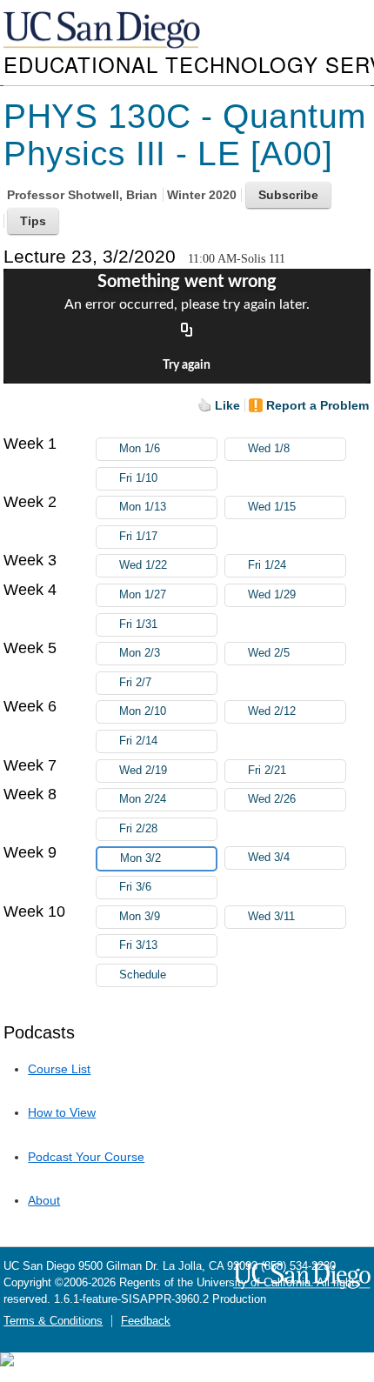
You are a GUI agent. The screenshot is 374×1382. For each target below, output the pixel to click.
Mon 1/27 (142, 595)
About (44, 1200)
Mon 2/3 (139, 653)
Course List (59, 1069)
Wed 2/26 (272, 799)
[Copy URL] (187, 331)
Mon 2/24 (142, 799)
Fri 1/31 (138, 624)
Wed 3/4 (269, 857)
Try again (186, 365)
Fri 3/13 (138, 945)
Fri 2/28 (138, 829)
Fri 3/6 (135, 887)
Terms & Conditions (53, 1321)
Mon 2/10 (142, 711)
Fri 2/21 (267, 770)
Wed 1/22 (143, 565)
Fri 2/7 (135, 683)
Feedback (145, 1321)
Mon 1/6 (139, 449)
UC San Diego (103, 31)
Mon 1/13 (142, 507)
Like (227, 405)
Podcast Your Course (86, 1157)
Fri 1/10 (138, 478)
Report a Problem (317, 405)
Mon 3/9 (139, 917)
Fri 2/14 (138, 741)
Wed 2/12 (272, 711)
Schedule (142, 975)
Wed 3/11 (271, 917)
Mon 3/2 (140, 858)
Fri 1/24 (267, 565)
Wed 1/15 (272, 507)
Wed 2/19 (143, 770)
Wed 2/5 (269, 653)
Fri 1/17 (138, 537)
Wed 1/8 (269, 449)
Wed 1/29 (272, 595)
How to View (62, 1112)
